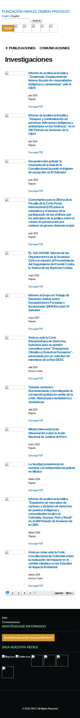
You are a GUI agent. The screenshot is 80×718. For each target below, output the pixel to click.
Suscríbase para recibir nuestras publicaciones (28, 637)
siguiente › (59, 593)
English (5, 16)
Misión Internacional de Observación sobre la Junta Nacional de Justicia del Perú (47, 433)
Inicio (6, 48)
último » (69, 593)
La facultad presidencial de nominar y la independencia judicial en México (51, 468)
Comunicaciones (55, 48)
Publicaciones (22, 48)
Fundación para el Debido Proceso (36, 11)
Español (15, 16)
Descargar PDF (35, 106)
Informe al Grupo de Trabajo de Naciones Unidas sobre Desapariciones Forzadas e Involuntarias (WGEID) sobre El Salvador (48, 303)
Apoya (8, 28)
